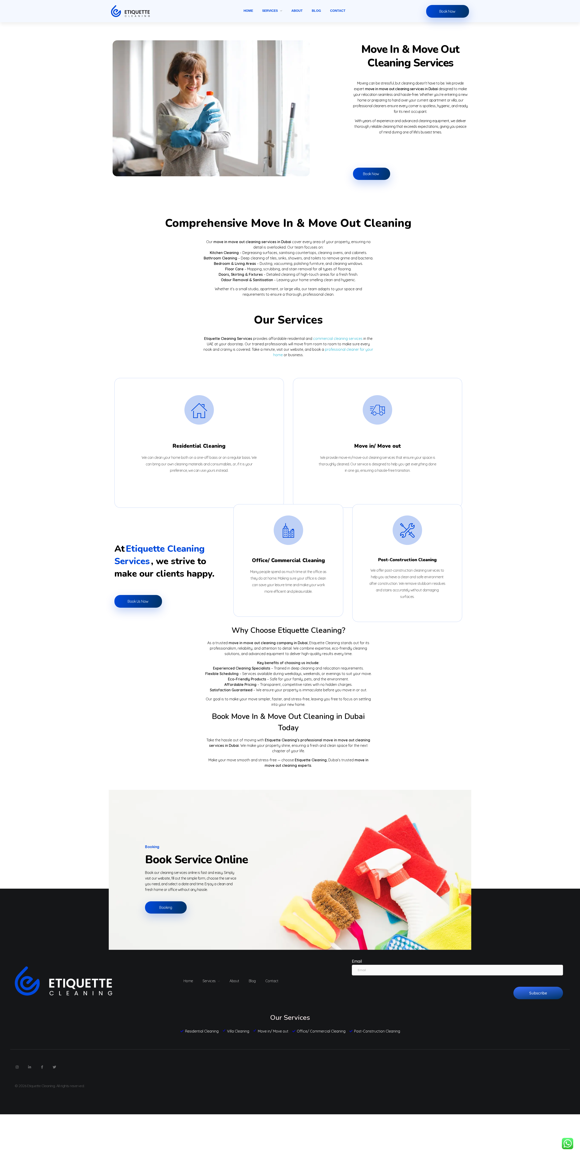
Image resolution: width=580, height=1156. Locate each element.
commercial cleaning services (337, 338)
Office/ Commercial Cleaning (288, 560)
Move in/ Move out (377, 446)
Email (357, 961)
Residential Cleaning (199, 446)
